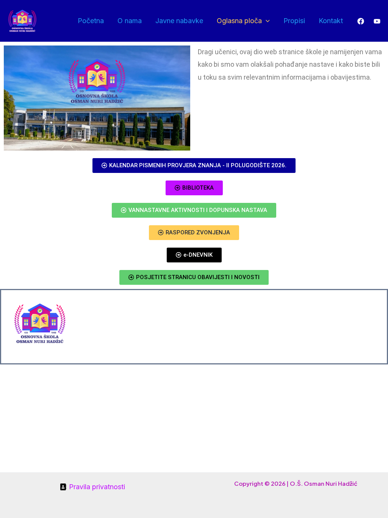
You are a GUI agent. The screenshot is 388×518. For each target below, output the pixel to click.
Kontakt (331, 21)
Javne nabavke (179, 21)
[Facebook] (360, 21)
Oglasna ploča (239, 21)
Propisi (294, 21)
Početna (91, 21)
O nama (129, 21)
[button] (266, 21)
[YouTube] (377, 21)
